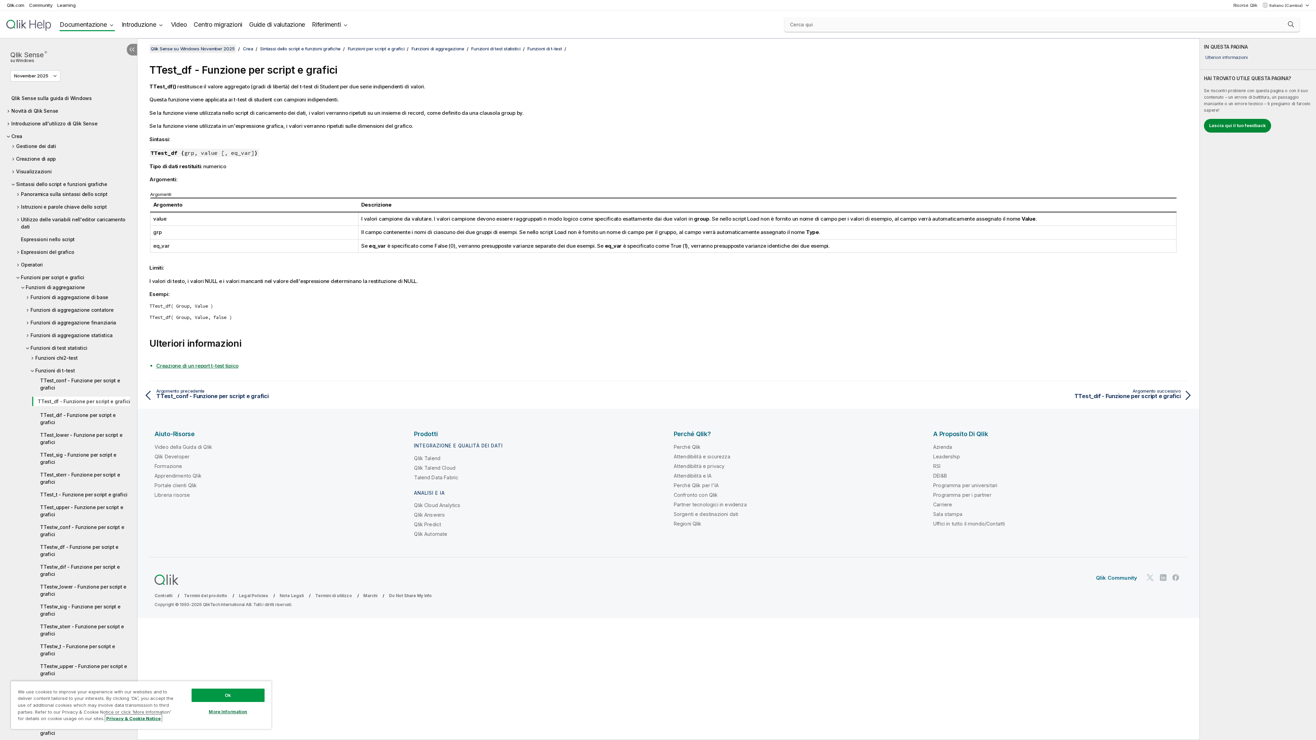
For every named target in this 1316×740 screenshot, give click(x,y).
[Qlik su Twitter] (1150, 577)
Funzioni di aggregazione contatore (72, 310)
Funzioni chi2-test (56, 358)
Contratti (163, 595)
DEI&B (940, 476)
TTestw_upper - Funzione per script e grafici (83, 669)
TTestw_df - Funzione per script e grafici (79, 550)
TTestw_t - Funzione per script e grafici (77, 649)
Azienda (942, 447)
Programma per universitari (965, 485)
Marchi (370, 595)
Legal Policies (253, 595)
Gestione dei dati (36, 146)
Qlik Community (1116, 578)
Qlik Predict (427, 524)
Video (179, 24)
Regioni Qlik (688, 524)
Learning (66, 5)
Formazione (168, 466)
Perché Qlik (687, 447)
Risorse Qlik (1245, 5)
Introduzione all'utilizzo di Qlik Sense (54, 123)
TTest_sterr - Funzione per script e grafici (80, 478)
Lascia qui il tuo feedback (1237, 125)
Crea (16, 136)
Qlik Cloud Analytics (437, 505)
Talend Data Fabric (436, 477)
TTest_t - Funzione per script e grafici (83, 494)
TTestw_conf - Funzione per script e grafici (82, 530)
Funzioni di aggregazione (55, 287)
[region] (141, 705)
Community (41, 5)
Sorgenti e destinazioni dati (706, 514)
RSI (936, 466)
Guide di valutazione (277, 24)
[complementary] (1258, 389)
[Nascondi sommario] (132, 50)
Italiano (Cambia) (1286, 5)
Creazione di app (36, 159)
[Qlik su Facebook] (1176, 577)
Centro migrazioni (218, 24)
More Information (228, 711)
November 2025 (31, 75)
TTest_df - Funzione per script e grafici (84, 401)
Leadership (946, 456)
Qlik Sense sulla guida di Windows (51, 98)
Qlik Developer (172, 456)
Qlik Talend (427, 458)
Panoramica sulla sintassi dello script (64, 194)
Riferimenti (326, 24)
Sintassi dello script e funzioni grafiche (61, 184)
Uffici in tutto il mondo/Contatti (969, 524)
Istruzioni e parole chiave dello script (64, 207)
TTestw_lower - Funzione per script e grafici (83, 590)
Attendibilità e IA (693, 476)
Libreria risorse (172, 495)
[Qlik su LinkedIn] (1163, 577)
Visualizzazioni (33, 171)
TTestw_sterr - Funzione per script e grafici (82, 630)
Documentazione (83, 24)
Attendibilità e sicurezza (702, 456)
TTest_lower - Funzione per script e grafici (81, 438)
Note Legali (292, 595)
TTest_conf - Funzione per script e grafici (80, 384)
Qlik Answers (429, 515)
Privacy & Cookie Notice (133, 718)
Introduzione (139, 24)
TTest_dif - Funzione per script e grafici (78, 418)
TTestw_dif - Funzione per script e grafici (80, 570)
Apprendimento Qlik (178, 476)
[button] (1291, 24)
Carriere (942, 504)
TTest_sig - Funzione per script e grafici (78, 458)
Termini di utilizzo (333, 595)
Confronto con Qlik (696, 495)
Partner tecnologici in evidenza (710, 504)
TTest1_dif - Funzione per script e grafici (79, 729)
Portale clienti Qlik (176, 485)
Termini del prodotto (205, 595)
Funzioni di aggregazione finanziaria (73, 322)
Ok (228, 695)
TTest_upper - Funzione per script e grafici (81, 510)
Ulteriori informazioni (1226, 57)
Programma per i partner (962, 495)
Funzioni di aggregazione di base (69, 297)
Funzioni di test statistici (59, 348)
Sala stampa (947, 514)
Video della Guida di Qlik (183, 447)
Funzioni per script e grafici (52, 277)
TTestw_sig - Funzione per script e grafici (80, 610)
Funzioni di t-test (55, 370)
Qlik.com (15, 5)
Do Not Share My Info (410, 595)
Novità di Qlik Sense (34, 111)
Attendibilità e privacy (699, 466)
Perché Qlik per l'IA (696, 485)
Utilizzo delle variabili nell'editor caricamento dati (73, 223)
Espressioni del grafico (47, 252)
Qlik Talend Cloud (434, 468)
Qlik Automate (430, 534)
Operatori (32, 265)
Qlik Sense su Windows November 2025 (192, 48)
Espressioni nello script (48, 239)
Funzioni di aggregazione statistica (71, 335)
